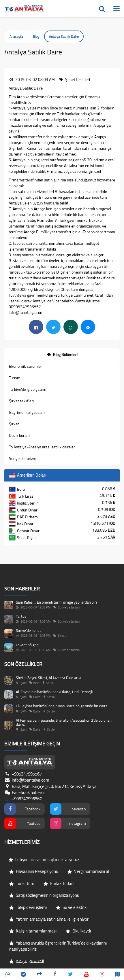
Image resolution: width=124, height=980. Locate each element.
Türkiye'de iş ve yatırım (28, 389)
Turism (14, 378)
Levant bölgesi (27, 644)
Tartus (21, 616)
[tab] (62, 354)
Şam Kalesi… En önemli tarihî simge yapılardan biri (56, 602)
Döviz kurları (19, 435)
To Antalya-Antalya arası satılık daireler (42, 447)
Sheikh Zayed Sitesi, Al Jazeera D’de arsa (48, 677)
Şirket (14, 424)
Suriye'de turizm (22, 458)
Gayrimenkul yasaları (27, 412)
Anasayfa (16, 36)
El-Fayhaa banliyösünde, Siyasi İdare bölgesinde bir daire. (62, 705)
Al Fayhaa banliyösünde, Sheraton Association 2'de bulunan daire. (64, 722)
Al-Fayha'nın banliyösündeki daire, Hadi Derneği (54, 691)
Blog (36, 36)
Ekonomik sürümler (25, 366)
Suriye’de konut (28, 630)
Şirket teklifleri (21, 401)
